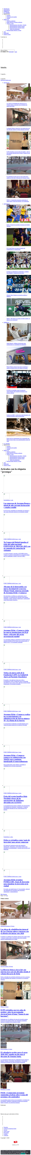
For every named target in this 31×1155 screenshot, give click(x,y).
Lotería (8, 18)
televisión (11, 51)
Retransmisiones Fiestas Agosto (17, 26)
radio (16, 51)
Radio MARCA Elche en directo (14, 22)
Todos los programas (14, 29)
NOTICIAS (6, 8)
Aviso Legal (6, 1131)
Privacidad (6, 1132)
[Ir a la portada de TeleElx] (10, 58)
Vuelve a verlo (10, 23)
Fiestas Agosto (7, 34)
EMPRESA (6, 11)
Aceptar (23, 1153)
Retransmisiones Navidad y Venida (18, 25)
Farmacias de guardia (12, 17)
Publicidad (6, 33)
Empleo (8, 15)
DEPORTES (7, 10)
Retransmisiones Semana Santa (17, 27)
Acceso (5, 1130)
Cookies (6, 1134)
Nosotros (6, 1127)
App (5, 31)
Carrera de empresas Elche (10, 1128)
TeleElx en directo (11, 21)
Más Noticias (4, 894)
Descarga (6, 80)
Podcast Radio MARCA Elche (14, 30)
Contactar (6, 1135)
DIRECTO (6, 19)
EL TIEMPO (7, 12)
